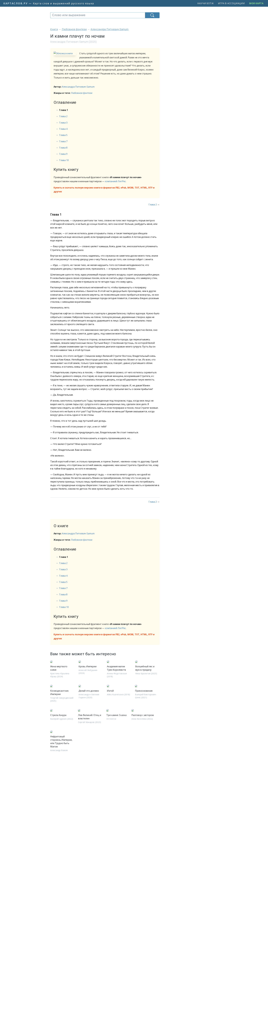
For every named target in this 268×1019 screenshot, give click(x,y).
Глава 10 (64, 160)
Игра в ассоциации (231, 3)
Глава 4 (63, 128)
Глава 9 (63, 153)
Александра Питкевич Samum (78, 86)
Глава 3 (63, 122)
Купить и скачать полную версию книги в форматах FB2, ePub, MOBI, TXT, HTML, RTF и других (104, 189)
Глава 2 (63, 116)
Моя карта (256, 3)
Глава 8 (63, 147)
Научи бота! (205, 3)
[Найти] (152, 15)
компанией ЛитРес (115, 181)
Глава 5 (63, 135)
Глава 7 (63, 141)
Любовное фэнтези (81, 93)
